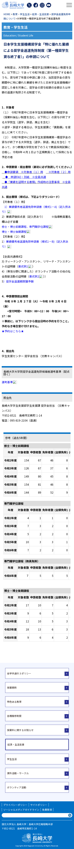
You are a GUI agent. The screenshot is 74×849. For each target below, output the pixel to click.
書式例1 (23, 266)
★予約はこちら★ (13, 331)
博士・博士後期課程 (14, 232)
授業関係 (12, 687)
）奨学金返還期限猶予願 (19, 281)
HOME (6, 14)
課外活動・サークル (18, 773)
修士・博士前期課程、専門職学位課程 (25, 227)
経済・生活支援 (40, 14)
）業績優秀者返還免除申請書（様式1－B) (29, 241)
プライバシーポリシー (15, 805)
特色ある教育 (14, 701)
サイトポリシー (38, 805)
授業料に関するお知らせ (20, 730)
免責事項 (47, 809)
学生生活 (12, 759)
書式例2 (34, 276)
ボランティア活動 (16, 787)
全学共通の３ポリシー (19, 673)
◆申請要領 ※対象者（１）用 (22, 172)
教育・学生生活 (21, 14)
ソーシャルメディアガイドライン (21, 809)
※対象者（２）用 (58, 172)
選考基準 (7, 382)
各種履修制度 (14, 716)
